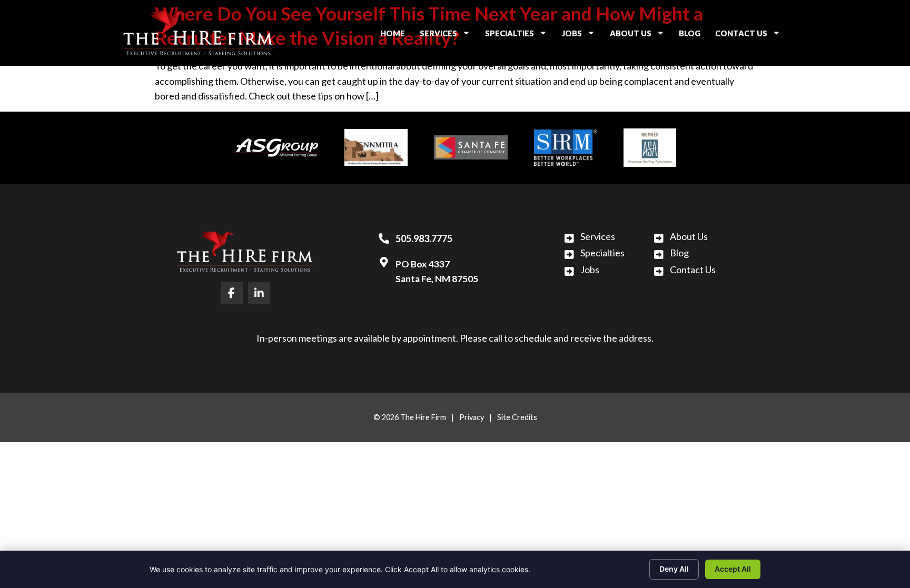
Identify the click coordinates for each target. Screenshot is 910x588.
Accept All (733, 568)
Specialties (519, 35)
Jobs (581, 35)
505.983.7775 (423, 238)
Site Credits (517, 417)
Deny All (674, 568)
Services (448, 35)
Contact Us (751, 35)
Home (395, 35)
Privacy (471, 417)
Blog (693, 35)
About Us (640, 35)
